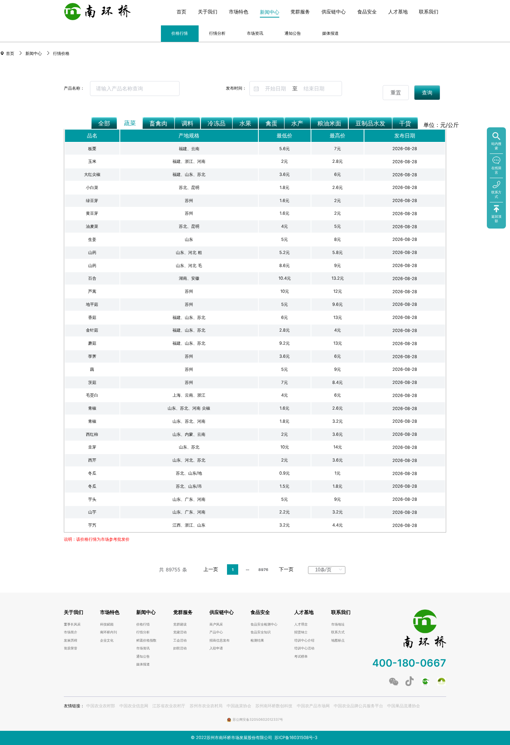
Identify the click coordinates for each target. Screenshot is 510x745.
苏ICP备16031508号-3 (295, 737)
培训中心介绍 (304, 640)
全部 (104, 123)
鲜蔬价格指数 (146, 640)
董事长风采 (72, 624)
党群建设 (180, 624)
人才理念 (301, 624)
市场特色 (238, 12)
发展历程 (70, 640)
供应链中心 (333, 12)
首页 (181, 12)
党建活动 (180, 632)
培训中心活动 (304, 648)
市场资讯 (255, 33)
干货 (405, 123)
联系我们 (428, 12)
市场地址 (338, 624)
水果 (245, 123)
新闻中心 (269, 12)
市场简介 (70, 632)
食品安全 (367, 12)
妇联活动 (180, 648)
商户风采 (216, 624)
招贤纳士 (301, 632)
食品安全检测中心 (264, 624)
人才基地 (398, 12)
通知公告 (292, 33)
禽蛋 (271, 123)
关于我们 (207, 12)
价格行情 (179, 33)
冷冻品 (217, 123)
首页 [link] (11, 53)
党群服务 (300, 12)
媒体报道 (330, 33)
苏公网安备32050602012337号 (258, 719)
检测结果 (257, 640)
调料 (187, 123)
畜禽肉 (158, 123)
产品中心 (216, 632)
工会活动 (180, 640)
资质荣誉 (70, 648)
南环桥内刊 (108, 632)
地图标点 (338, 640)
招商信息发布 (219, 640)
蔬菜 (130, 123)
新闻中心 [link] (34, 53)
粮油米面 (329, 123)
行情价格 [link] (61, 53)
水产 (297, 123)
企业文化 (106, 640)
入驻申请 (216, 648)
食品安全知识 (261, 632)
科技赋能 (106, 624)
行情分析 (217, 33)
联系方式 (338, 632)
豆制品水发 (370, 123)
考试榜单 (301, 656)
